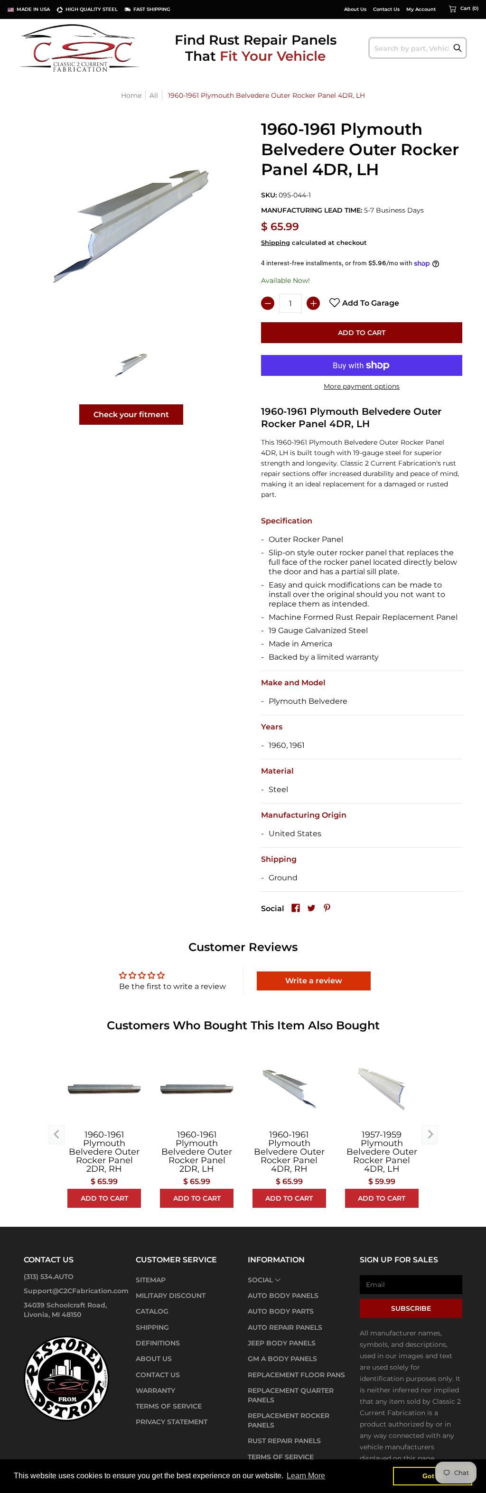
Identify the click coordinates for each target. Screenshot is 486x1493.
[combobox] (417, 48)
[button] (463, 8)
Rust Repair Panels (284, 1441)
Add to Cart (361, 332)
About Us (355, 9)
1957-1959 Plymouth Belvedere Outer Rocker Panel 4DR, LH (381, 1151)
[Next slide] (429, 1134)
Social (260, 1280)
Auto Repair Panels (285, 1327)
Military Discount (171, 1295)
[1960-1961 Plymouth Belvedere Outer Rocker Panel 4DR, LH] (131, 365)
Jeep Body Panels (282, 1343)
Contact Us (386, 9)
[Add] (313, 303)
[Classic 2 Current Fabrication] (80, 48)
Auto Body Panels (283, 1295)
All (154, 95)
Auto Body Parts (281, 1311)
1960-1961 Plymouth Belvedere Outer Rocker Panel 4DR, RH (289, 1151)
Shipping (275, 242)
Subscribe (411, 1308)
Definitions (158, 1343)
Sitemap (151, 1280)
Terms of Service (169, 1406)
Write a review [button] (313, 980)
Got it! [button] (432, 1476)
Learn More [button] (306, 1476)
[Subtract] (267, 303)
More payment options (362, 386)
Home (131, 95)
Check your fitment (131, 414)
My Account (421, 9)
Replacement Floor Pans (296, 1375)
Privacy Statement (171, 1422)
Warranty (155, 1390)
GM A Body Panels (282, 1358)
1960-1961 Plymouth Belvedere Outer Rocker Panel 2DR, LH (196, 1151)
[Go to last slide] (56, 1134)
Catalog (152, 1311)
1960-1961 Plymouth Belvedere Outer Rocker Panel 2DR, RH (104, 1151)
